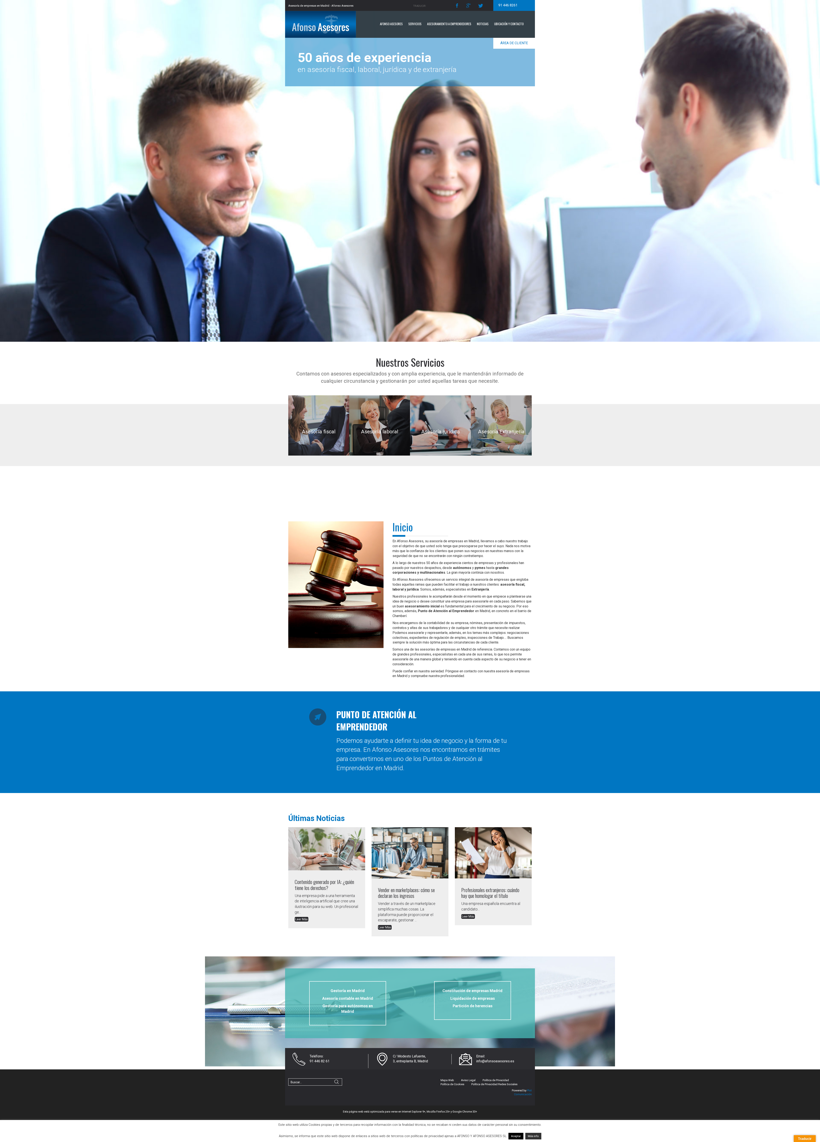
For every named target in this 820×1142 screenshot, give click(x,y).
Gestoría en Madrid (348, 990)
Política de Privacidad (496, 1080)
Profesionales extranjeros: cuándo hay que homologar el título (490, 893)
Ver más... (318, 443)
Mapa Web (447, 1080)
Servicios (415, 23)
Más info (533, 1136)
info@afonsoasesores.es (495, 1061)
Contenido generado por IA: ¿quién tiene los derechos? (324, 884)
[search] (336, 1082)
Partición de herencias (472, 1006)
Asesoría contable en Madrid (347, 998)
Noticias (483, 23)
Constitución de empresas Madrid (472, 990)
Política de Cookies (452, 1084)
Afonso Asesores (391, 23)
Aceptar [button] (516, 1136)
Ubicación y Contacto (509, 23)
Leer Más (301, 919)
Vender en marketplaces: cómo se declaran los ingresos (406, 893)
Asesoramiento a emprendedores (449, 23)
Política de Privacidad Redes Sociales (494, 1084)
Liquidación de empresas (472, 998)
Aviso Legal (468, 1080)
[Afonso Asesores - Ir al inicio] (326, 24)
